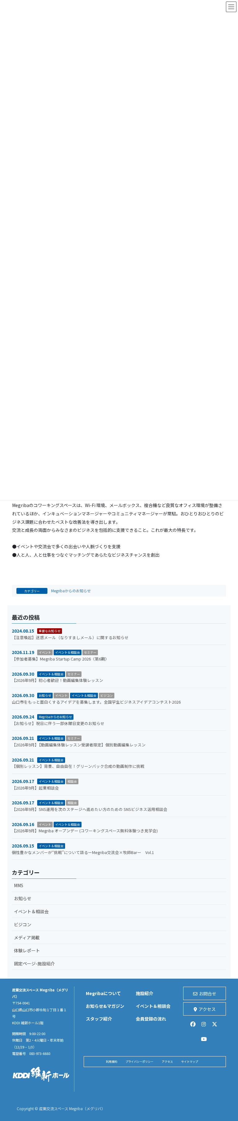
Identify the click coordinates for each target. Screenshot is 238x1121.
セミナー (90, 652)
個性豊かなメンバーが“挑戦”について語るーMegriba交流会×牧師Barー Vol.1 (83, 852)
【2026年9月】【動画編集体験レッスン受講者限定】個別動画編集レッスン (79, 745)
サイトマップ (189, 1062)
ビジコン (106, 695)
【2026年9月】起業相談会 (35, 788)
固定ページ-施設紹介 (34, 963)
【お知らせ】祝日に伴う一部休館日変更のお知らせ (58, 723)
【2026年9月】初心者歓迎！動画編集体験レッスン (57, 680)
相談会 (72, 781)
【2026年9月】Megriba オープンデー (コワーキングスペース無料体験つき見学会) (85, 831)
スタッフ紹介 (99, 1019)
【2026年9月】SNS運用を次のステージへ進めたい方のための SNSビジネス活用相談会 (89, 809)
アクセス (207, 1009)
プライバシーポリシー (139, 1062)
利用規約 (111, 1062)
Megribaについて (103, 993)
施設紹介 (144, 993)
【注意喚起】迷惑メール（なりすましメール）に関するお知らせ (70, 637)
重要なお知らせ (49, 631)
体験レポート (27, 950)
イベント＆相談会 (67, 652)
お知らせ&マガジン (105, 1006)
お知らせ (45, 695)
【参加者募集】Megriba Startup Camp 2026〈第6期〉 (60, 659)
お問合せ (207, 993)
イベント (45, 652)
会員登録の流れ (151, 1019)
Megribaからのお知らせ (71, 590)
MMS (18, 885)
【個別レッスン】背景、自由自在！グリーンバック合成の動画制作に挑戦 (78, 766)
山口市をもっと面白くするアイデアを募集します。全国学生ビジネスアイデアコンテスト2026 (96, 702)
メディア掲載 (27, 937)
